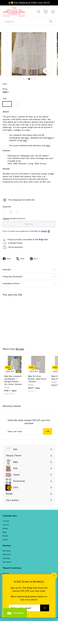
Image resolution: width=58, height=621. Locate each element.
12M (8, 105)
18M (19, 105)
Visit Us (6, 525)
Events (5, 528)
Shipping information (13, 276)
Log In (5, 539)
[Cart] (45, 11)
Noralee (20, 349)
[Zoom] (46, 71)
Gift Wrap (7, 551)
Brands (5, 536)
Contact (6, 521)
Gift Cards (7, 554)
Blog (4, 532)
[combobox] (29, 21)
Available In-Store (11, 283)
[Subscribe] (44, 608)
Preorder (7, 269)
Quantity (7, 206)
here (27, 138)
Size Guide (7, 562)
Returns (6, 573)
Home (5, 84)
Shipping (6, 218)
